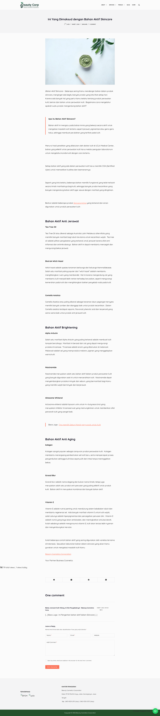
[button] (155, 711)
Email (72, 635)
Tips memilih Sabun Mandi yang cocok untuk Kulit (80, 424)
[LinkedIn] (106, 579)
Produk (120, 5)
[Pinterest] (88, 579)
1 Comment (93, 24)
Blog (128, 5)
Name (49, 635)
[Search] (139, 5)
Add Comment (52, 642)
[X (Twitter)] (71, 579)
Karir (133, 5)
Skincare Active (80, 203)
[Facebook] (54, 579)
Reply (101, 610)
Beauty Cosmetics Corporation (58, 554)
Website (96, 635)
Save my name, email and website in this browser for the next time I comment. (70, 660)
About (103, 5)
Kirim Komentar (52, 667)
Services (111, 5)
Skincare (84, 24)
